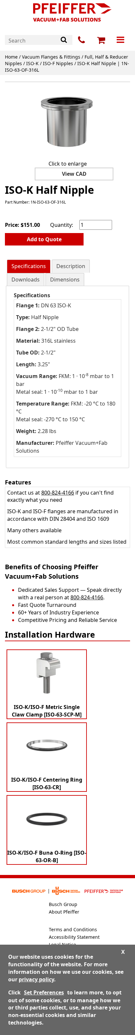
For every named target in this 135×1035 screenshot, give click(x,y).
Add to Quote (44, 239)
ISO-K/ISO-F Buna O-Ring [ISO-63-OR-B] (46, 856)
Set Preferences (44, 992)
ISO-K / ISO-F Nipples (49, 63)
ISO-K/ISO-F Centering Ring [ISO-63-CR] (46, 783)
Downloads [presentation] (25, 279)
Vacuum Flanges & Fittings (51, 57)
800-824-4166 (57, 492)
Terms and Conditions (73, 929)
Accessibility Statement (74, 937)
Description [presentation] (70, 266)
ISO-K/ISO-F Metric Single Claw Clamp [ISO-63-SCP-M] (47, 710)
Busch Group (63, 904)
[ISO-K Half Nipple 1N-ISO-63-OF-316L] (67, 122)
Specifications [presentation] (28, 266)
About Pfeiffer (64, 912)
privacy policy (36, 979)
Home (11, 57)
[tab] (28, 266)
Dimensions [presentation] (65, 279)
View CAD (74, 173)
